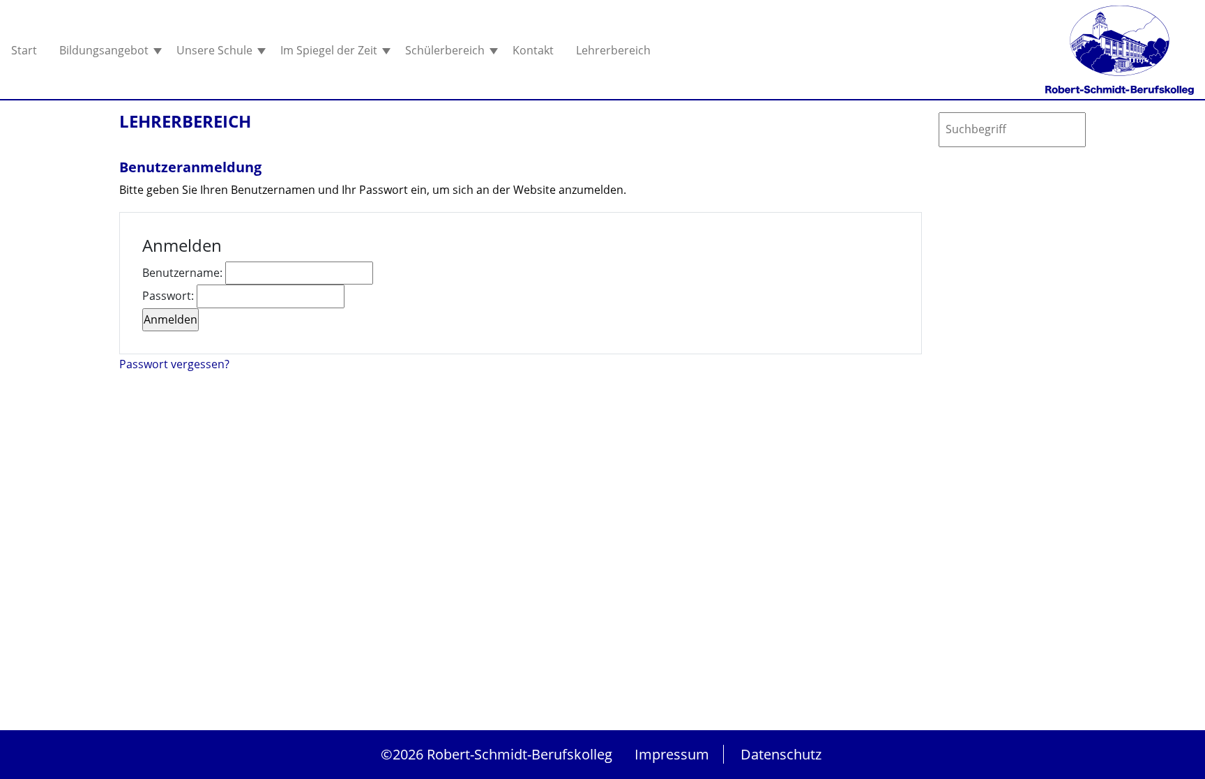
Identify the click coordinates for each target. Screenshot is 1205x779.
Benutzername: (183, 272)
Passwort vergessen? (174, 364)
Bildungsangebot (105, 50)
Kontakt (533, 50)
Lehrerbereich (613, 50)
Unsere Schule (215, 50)
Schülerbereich (446, 50)
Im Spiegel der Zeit (330, 50)
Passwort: (169, 295)
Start (24, 50)
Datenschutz (781, 754)
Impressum (672, 754)
